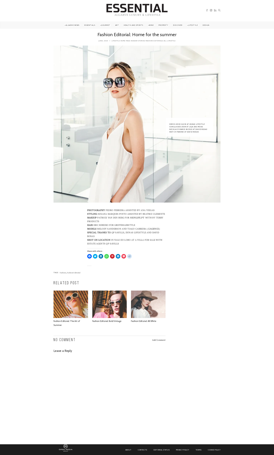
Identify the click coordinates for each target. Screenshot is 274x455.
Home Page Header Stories (132, 41)
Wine (151, 25)
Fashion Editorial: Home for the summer (137, 34)
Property (163, 25)
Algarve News (72, 25)
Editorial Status (162, 450)
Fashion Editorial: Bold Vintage (107, 321)
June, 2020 (103, 41)
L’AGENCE (153, 228)
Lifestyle (193, 25)
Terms (198, 450)
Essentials (89, 25)
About (128, 450)
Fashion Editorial (73, 273)
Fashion (63, 273)
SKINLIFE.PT (137, 217)
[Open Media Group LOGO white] (65, 449)
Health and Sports (133, 25)
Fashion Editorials (154, 41)
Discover (177, 25)
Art (117, 25)
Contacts (142, 450)
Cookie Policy (214, 450)
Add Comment (159, 340)
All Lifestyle (170, 41)
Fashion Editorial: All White (143, 321)
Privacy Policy (182, 450)
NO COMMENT (65, 340)
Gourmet (105, 25)
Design (206, 25)
